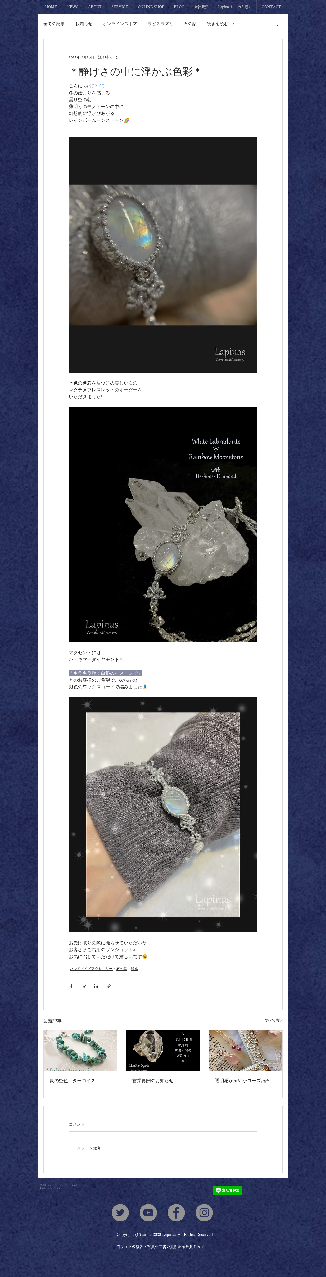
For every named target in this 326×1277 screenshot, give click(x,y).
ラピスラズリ (160, 23)
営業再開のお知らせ (153, 1080)
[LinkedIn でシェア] (96, 986)
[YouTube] (148, 1212)
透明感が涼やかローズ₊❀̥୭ (242, 1080)
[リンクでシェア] (108, 986)
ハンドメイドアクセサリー (91, 969)
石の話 (190, 23)
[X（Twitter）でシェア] (83, 986)
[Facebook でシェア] (71, 986)
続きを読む (217, 23)
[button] (276, 24)
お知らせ (83, 23)
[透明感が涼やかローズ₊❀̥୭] (245, 1050)
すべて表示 (274, 1020)
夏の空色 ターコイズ (73, 1080)
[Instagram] (204, 1212)
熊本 (134, 969)
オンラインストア (120, 23)
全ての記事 (54, 23)
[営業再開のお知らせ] (163, 1050)
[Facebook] (176, 1212)
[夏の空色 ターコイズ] (80, 1050)
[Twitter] (120, 1212)
